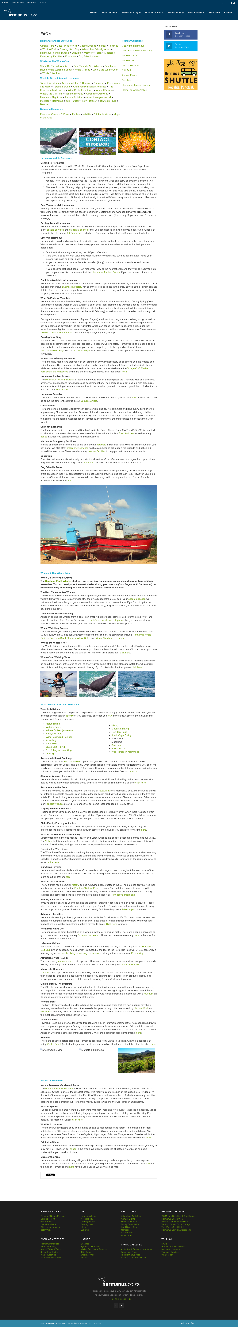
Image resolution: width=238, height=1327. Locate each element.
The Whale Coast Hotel (172, 1227)
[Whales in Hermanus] (58, 141)
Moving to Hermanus (171, 1249)
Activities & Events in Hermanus (136, 1249)
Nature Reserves (131, 65)
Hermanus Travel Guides (173, 1246)
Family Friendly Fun (130, 1224)
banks (44, 436)
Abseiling (51, 740)
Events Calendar (130, 964)
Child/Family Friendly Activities (89, 86)
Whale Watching (48, 1254)
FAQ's (164, 1243)
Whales (84, 1257)
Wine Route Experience (80, 90)
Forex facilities (126, 433)
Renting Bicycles (74, 93)
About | (5, 3)
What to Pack (49, 49)
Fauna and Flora (128, 1252)
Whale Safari (83, 638)
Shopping (99, 83)
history (76, 884)
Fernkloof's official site (123, 894)
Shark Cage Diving (121, 735)
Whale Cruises (82, 69)
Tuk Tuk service (75, 233)
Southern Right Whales (58, 581)
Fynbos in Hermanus (91, 1246)
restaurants (105, 790)
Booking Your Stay (69, 49)
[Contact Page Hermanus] (97, 141)
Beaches (44, 104)
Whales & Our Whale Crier (133, 1257)
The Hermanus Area (130, 1254)
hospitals (102, 444)
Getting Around (88, 45)
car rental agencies (79, 229)
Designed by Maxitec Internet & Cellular (86, 1323)
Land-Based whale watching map (106, 620)
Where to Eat (153, 12)
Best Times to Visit (67, 45)
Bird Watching (118, 748)
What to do (108, 12)
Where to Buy (175, 12)
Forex (98, 52)
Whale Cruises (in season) (59, 730)
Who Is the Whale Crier (105, 69)
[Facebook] (116, 1305)
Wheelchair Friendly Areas (96, 49)
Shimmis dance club (88, 935)
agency (70, 715)
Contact (42, 3)
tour (110, 715)
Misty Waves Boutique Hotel (174, 1221)
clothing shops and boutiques (56, 332)
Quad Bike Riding (55, 746)
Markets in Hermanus (51, 100)
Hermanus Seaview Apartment (176, 1230)
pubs (137, 935)
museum (149, 993)
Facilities (113, 45)
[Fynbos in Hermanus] (136, 140)
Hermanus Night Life (51, 97)
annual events (66, 961)
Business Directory (72, 286)
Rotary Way (137, 953)
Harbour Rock (141, 1008)
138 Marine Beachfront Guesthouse (178, 1216)
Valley (48, 841)
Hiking (114, 725)
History (84, 1227)
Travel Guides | (18, 3)
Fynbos (76, 114)
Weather (88, 52)
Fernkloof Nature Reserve (54, 371)
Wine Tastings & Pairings (59, 736)
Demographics (88, 1221)
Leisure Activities (74, 97)
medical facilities (96, 451)
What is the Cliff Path (51, 93)
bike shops (128, 909)
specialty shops (55, 803)
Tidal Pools (86, 1252)
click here (125, 652)
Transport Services (170, 1252)
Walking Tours (53, 727)
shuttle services (55, 229)
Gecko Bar (46, 1011)
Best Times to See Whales (88, 66)
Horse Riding (53, 723)
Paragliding (52, 743)
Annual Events (104, 90)
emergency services (77, 447)
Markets (45, 972)
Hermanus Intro (88, 1216)
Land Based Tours (129, 1227)
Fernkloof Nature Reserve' (88, 888)
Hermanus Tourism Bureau (54, 52)
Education (70, 56)
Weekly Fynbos (88, 1254)
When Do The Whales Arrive (55, 66)
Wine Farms (126, 1235)
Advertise (214, 12)
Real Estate (195, 12)
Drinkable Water (102, 114)
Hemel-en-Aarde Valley (134, 89)
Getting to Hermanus (133, 45)
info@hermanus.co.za (121, 1299)
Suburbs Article (89, 400)
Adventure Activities (131, 1216)
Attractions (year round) (98, 97)
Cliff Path (127, 70)
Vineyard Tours (54, 733)
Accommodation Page (52, 350)
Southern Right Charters (63, 638)
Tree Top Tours (119, 731)
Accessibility (87, 1218)
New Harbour (89, 100)
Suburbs (76, 52)
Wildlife (87, 114)
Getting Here (47, 45)
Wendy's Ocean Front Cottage (175, 1224)
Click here (90, 462)
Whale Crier (128, 60)
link (69, 480)
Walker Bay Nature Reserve (94, 1249)
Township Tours (108, 100)
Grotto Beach (54, 1044)
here (124, 371)
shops (73, 1148)
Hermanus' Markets (49, 1243)
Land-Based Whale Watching (137, 50)
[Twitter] (121, 1305)
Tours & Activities (49, 83)
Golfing (50, 753)
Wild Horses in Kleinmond (125, 751)
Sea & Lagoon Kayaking (59, 750)
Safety (102, 45)
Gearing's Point (47, 1218)
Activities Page (82, 350)
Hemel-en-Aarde (48, 1224)
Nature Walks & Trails (50, 1249)
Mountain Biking (120, 728)
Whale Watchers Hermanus (110, 638)
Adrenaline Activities (97, 93)
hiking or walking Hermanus (84, 953)
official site (62, 389)
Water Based (127, 1232)
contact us (133, 771)
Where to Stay (129, 12)
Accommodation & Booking (76, 83)
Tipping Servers (61, 86)
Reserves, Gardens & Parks (54, 114)
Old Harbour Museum (50, 1227)
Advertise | (32, 3)
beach (64, 953)
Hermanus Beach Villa (172, 1218)
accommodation (137, 598)
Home (93, 12)
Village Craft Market (137, 368)
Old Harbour (72, 100)
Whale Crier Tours (52, 73)
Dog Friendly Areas (89, 56)
